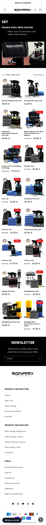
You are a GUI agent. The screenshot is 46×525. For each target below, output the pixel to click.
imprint (8, 472)
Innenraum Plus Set (32, 230)
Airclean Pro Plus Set (33, 101)
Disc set (5, 199)
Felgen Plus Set (8, 291)
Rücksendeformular (14, 467)
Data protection (12, 483)
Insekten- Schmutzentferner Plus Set (10, 133)
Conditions (10, 478)
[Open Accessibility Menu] (40, 519)
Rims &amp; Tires (13, 447)
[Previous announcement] (4, 3)
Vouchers (9, 452)
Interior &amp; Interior (15, 442)
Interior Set (29, 166)
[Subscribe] (38, 358)
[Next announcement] (41, 3)
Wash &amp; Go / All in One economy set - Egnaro (34, 133)
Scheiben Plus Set (31, 199)
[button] (4, 9)
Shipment (9, 488)
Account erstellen (13, 411)
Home (7, 395)
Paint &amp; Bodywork (15, 431)
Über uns (9, 400)
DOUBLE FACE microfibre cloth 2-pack (32, 324)
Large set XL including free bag (11, 167)
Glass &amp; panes (14, 437)
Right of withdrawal (14, 494)
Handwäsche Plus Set (11, 322)
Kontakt (8, 416)
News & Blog (10, 406)
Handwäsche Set (31, 291)
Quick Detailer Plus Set (12, 101)
